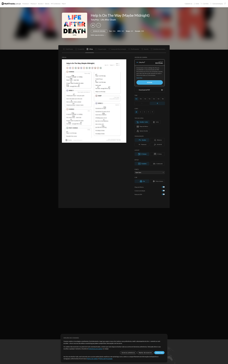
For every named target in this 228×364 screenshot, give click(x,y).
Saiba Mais (139, 78)
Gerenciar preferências (128, 352)
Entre (197, 3)
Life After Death (108, 19)
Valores (47, 3)
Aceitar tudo (159, 352)
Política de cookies (92, 358)
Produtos (25, 3)
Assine (149, 82)
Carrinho (205, 3)
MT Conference (55, 3)
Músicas (33, 3)
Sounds (40, 3)
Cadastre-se (188, 3)
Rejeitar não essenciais (145, 352)
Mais (63, 3)
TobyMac (95, 19)
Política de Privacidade (105, 358)
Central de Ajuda (217, 3)
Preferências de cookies (95, 349)
